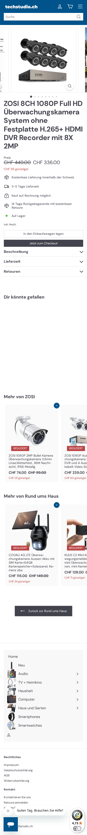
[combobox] (43, 17)
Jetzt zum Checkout (43, 243)
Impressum (11, 765)
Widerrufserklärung (16, 781)
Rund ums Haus (42, 496)
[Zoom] (69, 86)
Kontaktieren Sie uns (17, 797)
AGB (7, 775)
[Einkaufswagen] (70, 6)
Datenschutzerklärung (18, 770)
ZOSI (30, 397)
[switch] (77, 828)
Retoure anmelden (16, 802)
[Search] (78, 17)
